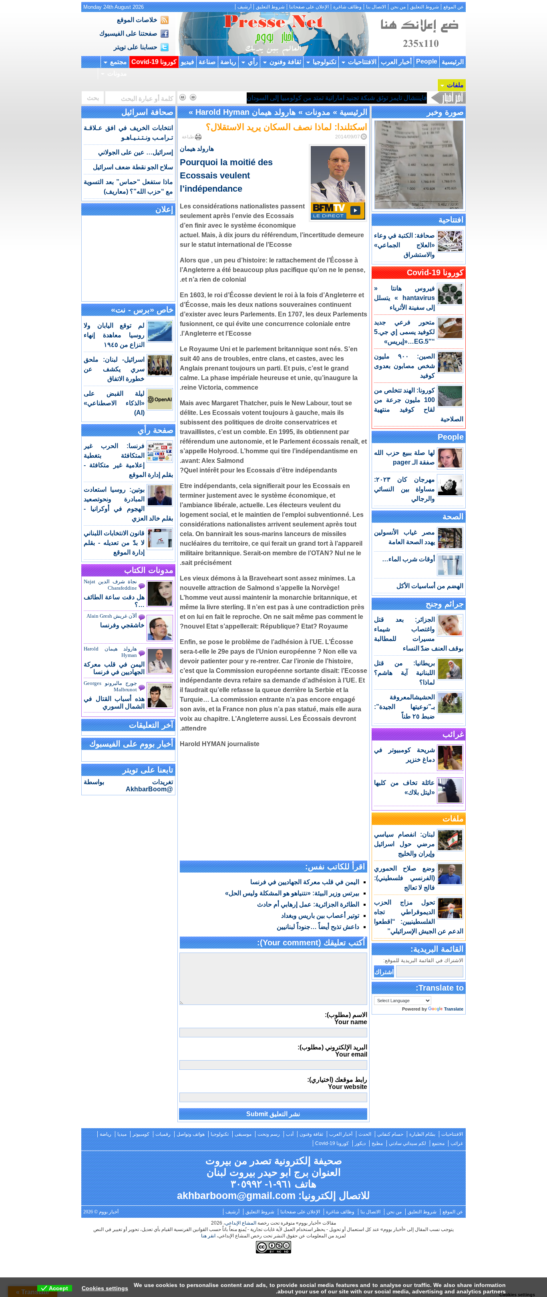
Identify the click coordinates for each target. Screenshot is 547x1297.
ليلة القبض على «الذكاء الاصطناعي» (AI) (114, 403)
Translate (453, 1009)
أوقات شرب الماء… (408, 559)
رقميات (163, 1134)
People (426, 61)
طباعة (188, 137)
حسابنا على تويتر (135, 47)
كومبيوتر (141, 1134)
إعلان (164, 209)
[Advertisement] (273, 805)
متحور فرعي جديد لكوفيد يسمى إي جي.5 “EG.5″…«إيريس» (404, 332)
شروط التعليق (424, 7)
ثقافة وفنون (285, 61)
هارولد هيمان (197, 148)
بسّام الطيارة (422, 1134)
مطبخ (377, 1143)
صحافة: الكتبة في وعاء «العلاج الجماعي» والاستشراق (404, 245)
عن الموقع (453, 7)
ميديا (122, 1134)
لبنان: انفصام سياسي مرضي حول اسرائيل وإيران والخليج (404, 844)
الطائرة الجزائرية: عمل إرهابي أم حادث (308, 904)
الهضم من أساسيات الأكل (429, 585)
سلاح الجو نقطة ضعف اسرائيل (133, 167)
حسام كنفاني (390, 1134)
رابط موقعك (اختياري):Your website (337, 1083)
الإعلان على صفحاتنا (309, 7)
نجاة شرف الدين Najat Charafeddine (110, 584)
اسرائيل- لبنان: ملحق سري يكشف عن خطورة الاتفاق (114, 369)
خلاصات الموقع (137, 19)
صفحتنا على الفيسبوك (128, 33)
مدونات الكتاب (148, 570)
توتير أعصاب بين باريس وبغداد (320, 915)
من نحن (398, 7)
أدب (290, 1134)
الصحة (453, 516)
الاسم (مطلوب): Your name (346, 1018)
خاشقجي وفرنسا (122, 625)
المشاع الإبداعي (240, 1223)
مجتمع (118, 61)
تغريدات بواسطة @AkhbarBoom (128, 786)
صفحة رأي (155, 430)
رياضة (228, 61)
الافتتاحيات (362, 61)
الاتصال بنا (376, 7)
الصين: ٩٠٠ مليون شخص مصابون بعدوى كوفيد (404, 366)
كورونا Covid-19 (154, 61)
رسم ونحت (268, 1134)
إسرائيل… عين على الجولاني (135, 152)
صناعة (207, 61)
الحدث (364, 1134)
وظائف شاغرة (347, 7)
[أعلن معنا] (419, 53)
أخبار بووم (273, 34)
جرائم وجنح (445, 603)
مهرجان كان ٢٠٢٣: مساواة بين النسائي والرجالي (404, 489)
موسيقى (243, 1134)
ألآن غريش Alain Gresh (111, 616)
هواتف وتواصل (191, 1134)
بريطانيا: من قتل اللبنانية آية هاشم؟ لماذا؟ (404, 673)
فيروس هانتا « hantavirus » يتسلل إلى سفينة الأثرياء (404, 298)
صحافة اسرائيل (147, 112)
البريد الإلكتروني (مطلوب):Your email (332, 1051)
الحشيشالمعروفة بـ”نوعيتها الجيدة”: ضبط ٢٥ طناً (404, 707)
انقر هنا (208, 1236)
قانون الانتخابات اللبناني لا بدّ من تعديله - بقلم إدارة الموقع (114, 543)
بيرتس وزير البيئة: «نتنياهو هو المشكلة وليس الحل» (292, 893)
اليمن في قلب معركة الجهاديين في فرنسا (304, 882)
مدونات (117, 73)
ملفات (455, 85)
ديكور (360, 1143)
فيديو (187, 61)
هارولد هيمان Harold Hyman (245, 112)
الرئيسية (453, 61)
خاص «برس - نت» (142, 309)
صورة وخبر (445, 112)
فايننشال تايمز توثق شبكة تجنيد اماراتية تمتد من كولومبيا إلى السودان (337, 97)
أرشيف (244, 7)
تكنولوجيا (324, 61)
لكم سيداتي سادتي (407, 1143)
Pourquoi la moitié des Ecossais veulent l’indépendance (226, 175)
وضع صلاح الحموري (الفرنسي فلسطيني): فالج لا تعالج (404, 878)
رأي (253, 61)
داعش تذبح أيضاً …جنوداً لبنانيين (318, 926)
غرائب (453, 734)
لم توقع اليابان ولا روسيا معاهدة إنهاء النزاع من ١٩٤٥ (114, 335)
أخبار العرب (396, 61)
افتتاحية (451, 219)
